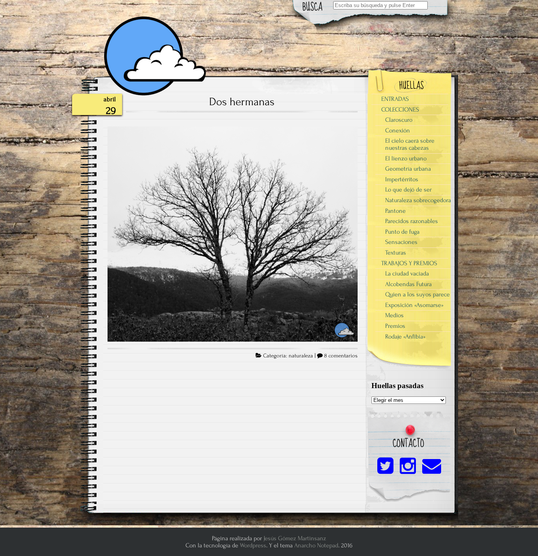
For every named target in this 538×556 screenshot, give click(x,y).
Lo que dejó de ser (408, 189)
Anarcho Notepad (316, 545)
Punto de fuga (402, 231)
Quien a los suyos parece (417, 294)
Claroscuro (398, 119)
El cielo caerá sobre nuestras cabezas (409, 144)
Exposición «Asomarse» (414, 305)
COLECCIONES (400, 109)
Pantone (395, 210)
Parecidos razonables (411, 221)
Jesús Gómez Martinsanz (294, 538)
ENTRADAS (395, 98)
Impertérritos (401, 179)
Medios (394, 315)
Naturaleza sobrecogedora (418, 200)
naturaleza (301, 356)
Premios (395, 325)
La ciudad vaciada (407, 273)
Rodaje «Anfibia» (405, 336)
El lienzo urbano (406, 158)
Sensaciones (401, 241)
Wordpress (253, 545)
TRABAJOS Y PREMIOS (409, 263)
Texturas (395, 252)
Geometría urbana (408, 168)
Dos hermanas (242, 101)
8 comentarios (341, 356)
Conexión (397, 130)
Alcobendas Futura (408, 284)
